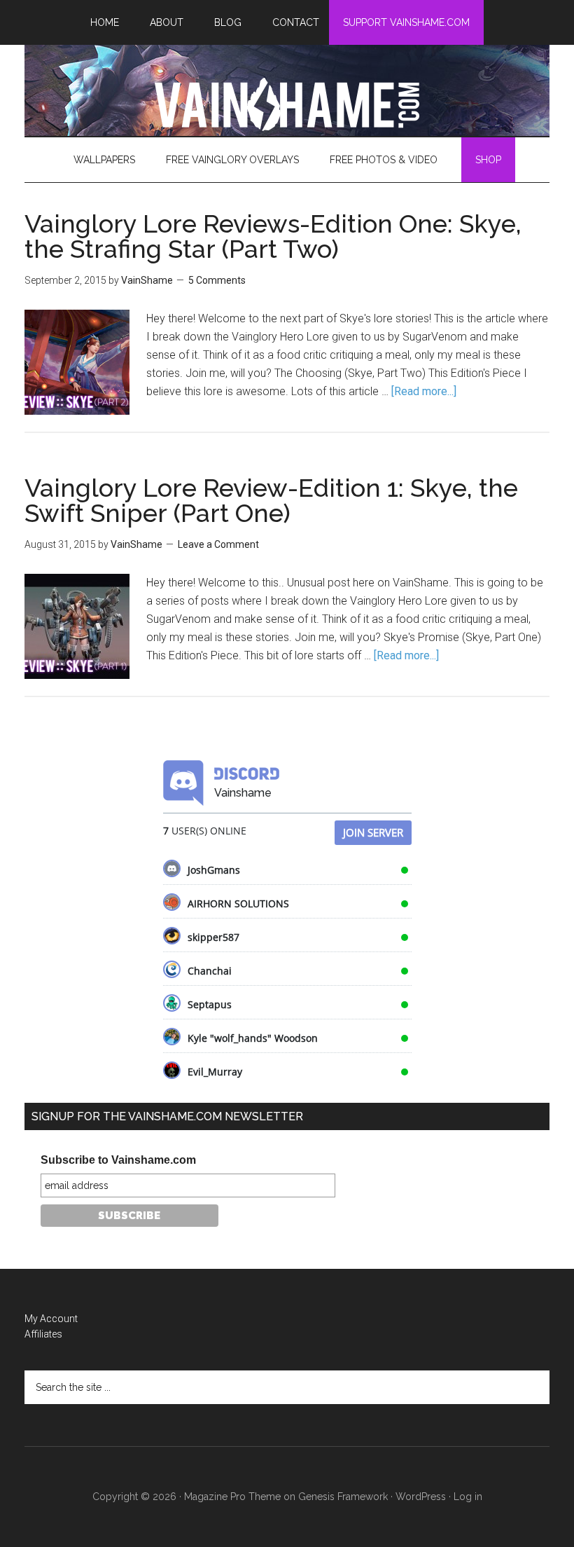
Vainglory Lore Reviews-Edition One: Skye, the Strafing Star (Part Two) (273, 236)
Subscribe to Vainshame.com (118, 1160)
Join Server (373, 832)
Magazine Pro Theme (232, 1496)
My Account (51, 1318)
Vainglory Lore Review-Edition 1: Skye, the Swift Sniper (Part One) (271, 500)
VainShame (287, 104)
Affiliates (43, 1334)
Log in (468, 1496)
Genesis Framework (343, 1496)
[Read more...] (423, 391)
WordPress (421, 1496)
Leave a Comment (218, 544)
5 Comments (217, 280)
